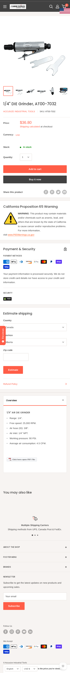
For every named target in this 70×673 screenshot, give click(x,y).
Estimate (13, 369)
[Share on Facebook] (46, 192)
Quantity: (8, 157)
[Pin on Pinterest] (52, 192)
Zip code (8, 350)
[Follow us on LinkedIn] (30, 631)
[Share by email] (64, 192)
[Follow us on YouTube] (24, 631)
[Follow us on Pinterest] (18, 631)
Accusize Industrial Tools (19, 111)
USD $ (27, 669)
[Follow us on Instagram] (11, 631)
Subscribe (14, 606)
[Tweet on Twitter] (58, 192)
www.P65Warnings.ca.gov (21, 234)
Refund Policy (10, 384)
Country (7, 320)
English (10, 669)
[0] (64, 7)
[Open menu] (5, 6)
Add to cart (35, 169)
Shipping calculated (30, 126)
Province (8, 335)
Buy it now (35, 179)
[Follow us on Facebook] (5, 631)
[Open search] (51, 6)
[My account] (57, 6)
